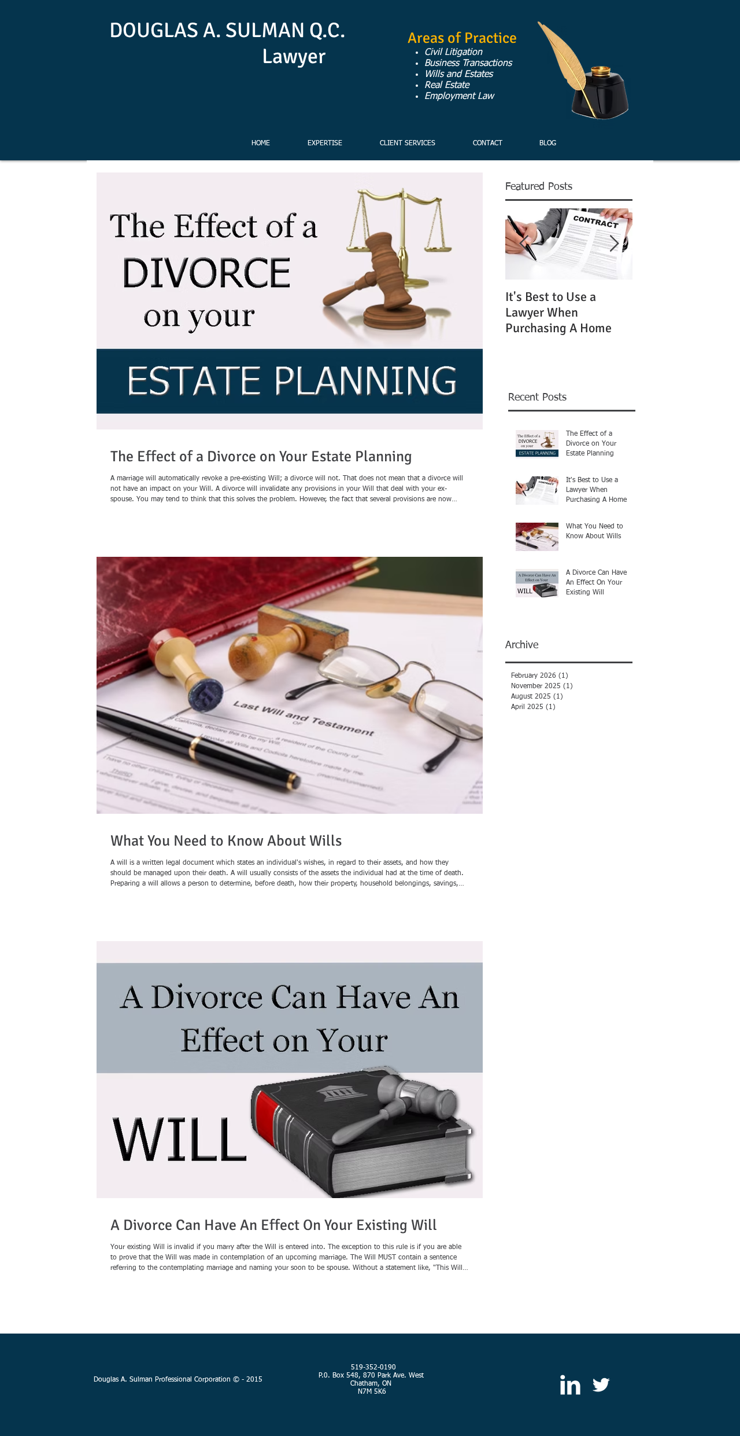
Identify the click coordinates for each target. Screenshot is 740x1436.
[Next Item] (614, 244)
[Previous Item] (524, 244)
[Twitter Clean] (601, 1385)
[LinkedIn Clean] (570, 1385)
